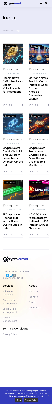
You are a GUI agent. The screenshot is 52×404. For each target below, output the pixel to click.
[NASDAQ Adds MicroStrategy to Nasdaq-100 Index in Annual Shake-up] (39, 190)
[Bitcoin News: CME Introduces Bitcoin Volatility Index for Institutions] (13, 54)
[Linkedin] (11, 275)
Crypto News (10, 46)
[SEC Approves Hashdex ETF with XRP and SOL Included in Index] (13, 190)
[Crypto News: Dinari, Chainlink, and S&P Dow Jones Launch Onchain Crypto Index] (13, 124)
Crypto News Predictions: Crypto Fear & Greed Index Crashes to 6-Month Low (38, 156)
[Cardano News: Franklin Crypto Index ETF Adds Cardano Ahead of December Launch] (39, 54)
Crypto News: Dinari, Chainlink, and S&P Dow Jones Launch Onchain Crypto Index (13, 156)
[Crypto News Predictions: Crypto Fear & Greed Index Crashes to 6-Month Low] (39, 124)
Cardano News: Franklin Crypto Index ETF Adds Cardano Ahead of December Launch (38, 88)
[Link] (14, 275)
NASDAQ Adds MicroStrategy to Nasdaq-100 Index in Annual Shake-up (38, 221)
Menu (41, 3)
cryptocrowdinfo (15, 69)
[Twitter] (7, 275)
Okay (19, 400)
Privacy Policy (31, 400)
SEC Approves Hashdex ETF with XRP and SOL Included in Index (12, 221)
